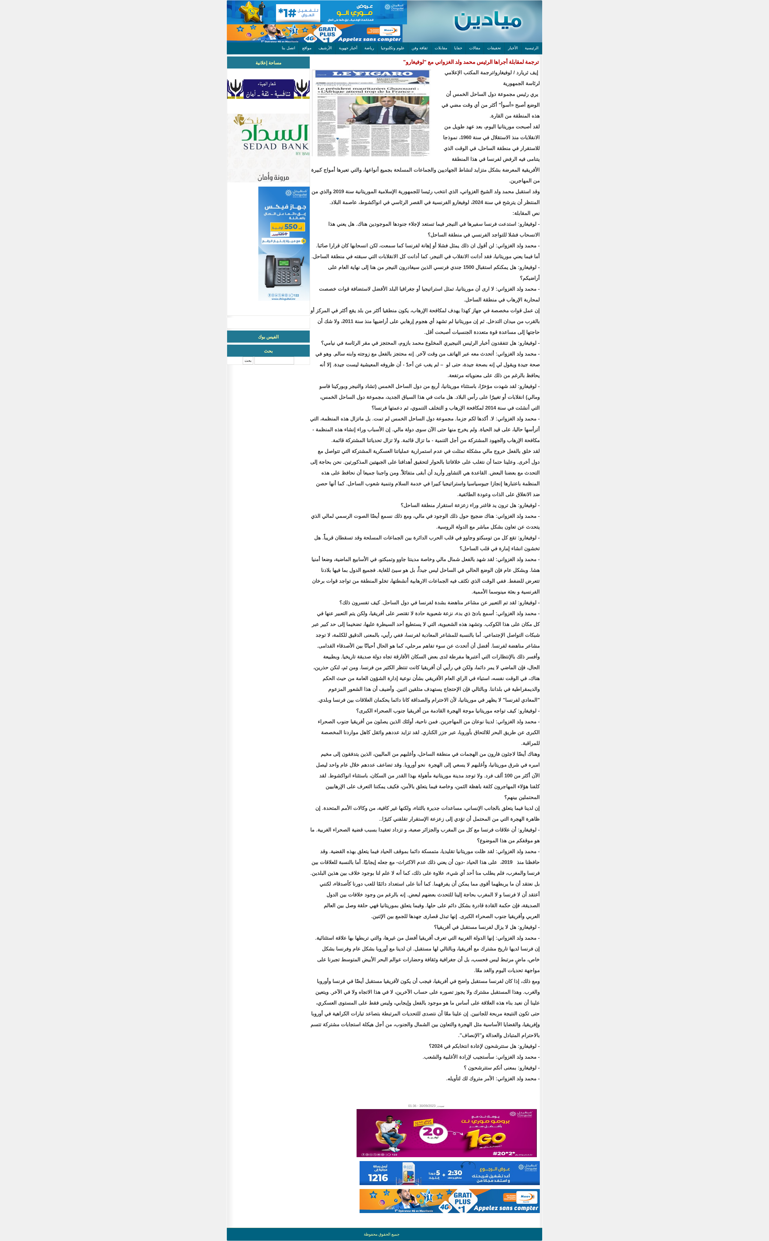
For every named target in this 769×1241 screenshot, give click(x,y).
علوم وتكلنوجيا (393, 48)
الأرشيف (325, 48)
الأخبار (513, 48)
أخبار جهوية (348, 48)
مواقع (307, 48)
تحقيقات (494, 48)
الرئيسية (532, 48)
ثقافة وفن (420, 48)
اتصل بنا (288, 48)
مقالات (474, 48)
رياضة (369, 48)
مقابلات (441, 48)
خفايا (458, 48)
